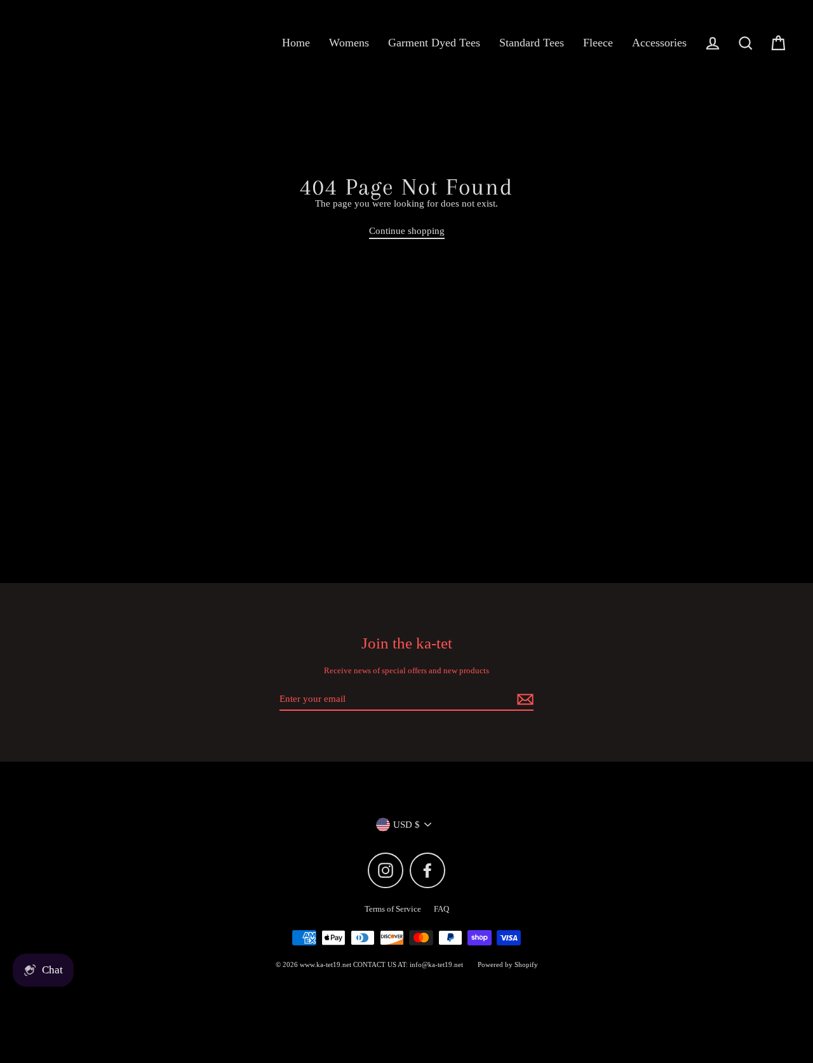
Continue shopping (407, 231)
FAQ (441, 909)
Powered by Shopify (508, 964)
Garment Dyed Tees (434, 42)
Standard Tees (531, 42)
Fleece (598, 42)
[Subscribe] (523, 699)
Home (296, 42)
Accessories (659, 42)
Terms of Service (393, 909)
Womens (349, 42)
